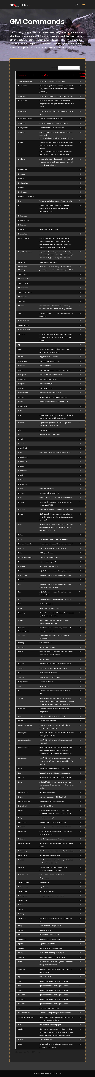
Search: (54, 67)
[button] (33, 75)
